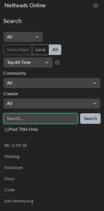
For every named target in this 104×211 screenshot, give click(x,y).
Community (14, 73)
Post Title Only (23, 129)
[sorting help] (57, 62)
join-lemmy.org (18, 201)
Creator (10, 94)
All (55, 49)
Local (40, 49)
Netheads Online (25, 5)
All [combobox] (9, 83)
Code (9, 190)
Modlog (11, 156)
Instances (13, 167)
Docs (9, 179)
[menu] (96, 6)
